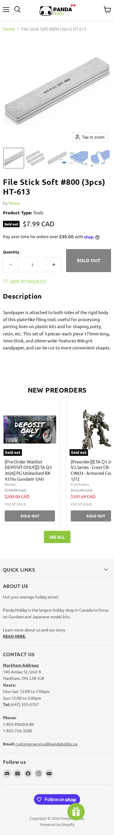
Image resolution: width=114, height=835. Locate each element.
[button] (14, 158)
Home (9, 28)
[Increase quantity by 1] (53, 264)
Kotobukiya (80, 484)
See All (57, 537)
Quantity (11, 252)
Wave (14, 203)
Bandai (10, 484)
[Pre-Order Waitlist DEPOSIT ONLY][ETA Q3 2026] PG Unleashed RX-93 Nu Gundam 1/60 (28, 470)
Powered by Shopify (57, 824)
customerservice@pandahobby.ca (46, 743)
